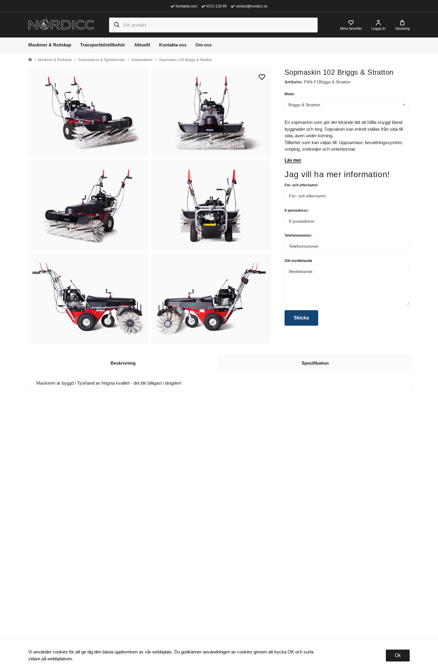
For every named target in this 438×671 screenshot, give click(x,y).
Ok (398, 655)
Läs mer (293, 160)
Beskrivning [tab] (123, 363)
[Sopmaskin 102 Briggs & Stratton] (211, 112)
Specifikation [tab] (315, 363)
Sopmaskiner (142, 60)
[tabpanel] (89, 112)
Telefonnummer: (298, 235)
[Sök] (116, 25)
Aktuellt (142, 44)
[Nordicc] (61, 24)
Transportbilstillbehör (102, 44)
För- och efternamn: (301, 185)
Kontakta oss (173, 44)
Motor (289, 94)
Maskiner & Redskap (49, 44)
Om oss (203, 44)
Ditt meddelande (298, 261)
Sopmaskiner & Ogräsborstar (101, 60)
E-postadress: (297, 210)
